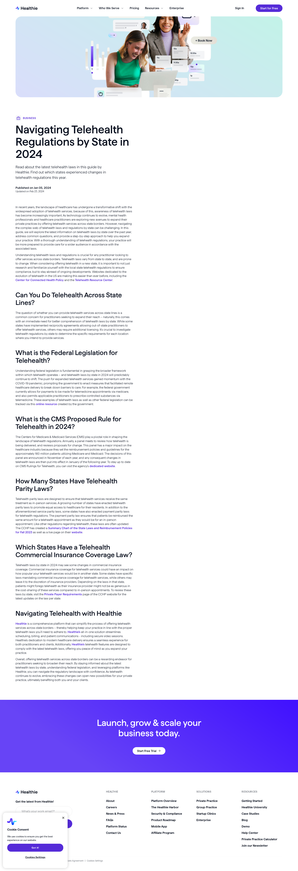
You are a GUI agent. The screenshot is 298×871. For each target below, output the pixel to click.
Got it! (35, 847)
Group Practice (206, 807)
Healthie (21, 623)
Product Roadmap (163, 820)
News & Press (115, 813)
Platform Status (116, 826)
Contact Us (113, 832)
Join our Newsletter (255, 845)
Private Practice (207, 800)
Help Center (250, 832)
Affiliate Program (162, 832)
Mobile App (159, 826)
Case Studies (250, 813)
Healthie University (254, 807)
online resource (46, 404)
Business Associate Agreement (68, 860)
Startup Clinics (206, 813)
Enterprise (177, 8)
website (77, 532)
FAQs (109, 820)
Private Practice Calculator (259, 839)
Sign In (239, 8)
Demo (246, 826)
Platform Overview (164, 800)
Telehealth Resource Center (94, 280)
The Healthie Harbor (165, 807)
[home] (27, 8)
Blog (245, 820)
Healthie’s (74, 631)
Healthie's (78, 644)
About (110, 800)
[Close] (63, 818)
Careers (111, 807)
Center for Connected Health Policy (40, 280)
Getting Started (252, 800)
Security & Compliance (166, 813)
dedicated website (102, 466)
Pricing (134, 8)
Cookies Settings (95, 860)
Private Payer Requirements (63, 594)
